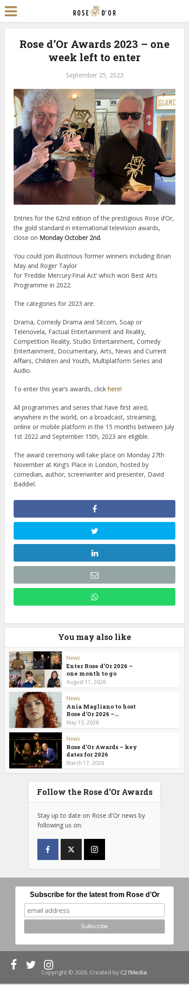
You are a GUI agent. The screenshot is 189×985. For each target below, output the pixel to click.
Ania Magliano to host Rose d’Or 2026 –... (101, 710)
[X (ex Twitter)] (71, 849)
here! (115, 389)
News (73, 658)
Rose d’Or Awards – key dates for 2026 (101, 750)
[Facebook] (47, 849)
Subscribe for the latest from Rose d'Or (95, 894)
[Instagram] (94, 849)
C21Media (133, 972)
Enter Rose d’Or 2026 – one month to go (99, 669)
